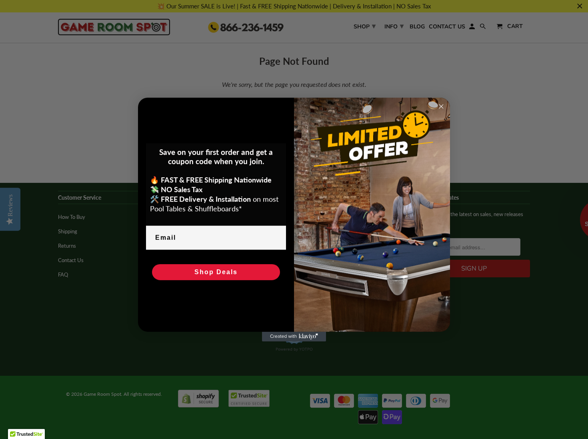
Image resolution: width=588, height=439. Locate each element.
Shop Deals (216, 272)
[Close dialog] (441, 106)
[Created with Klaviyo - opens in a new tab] (294, 336)
